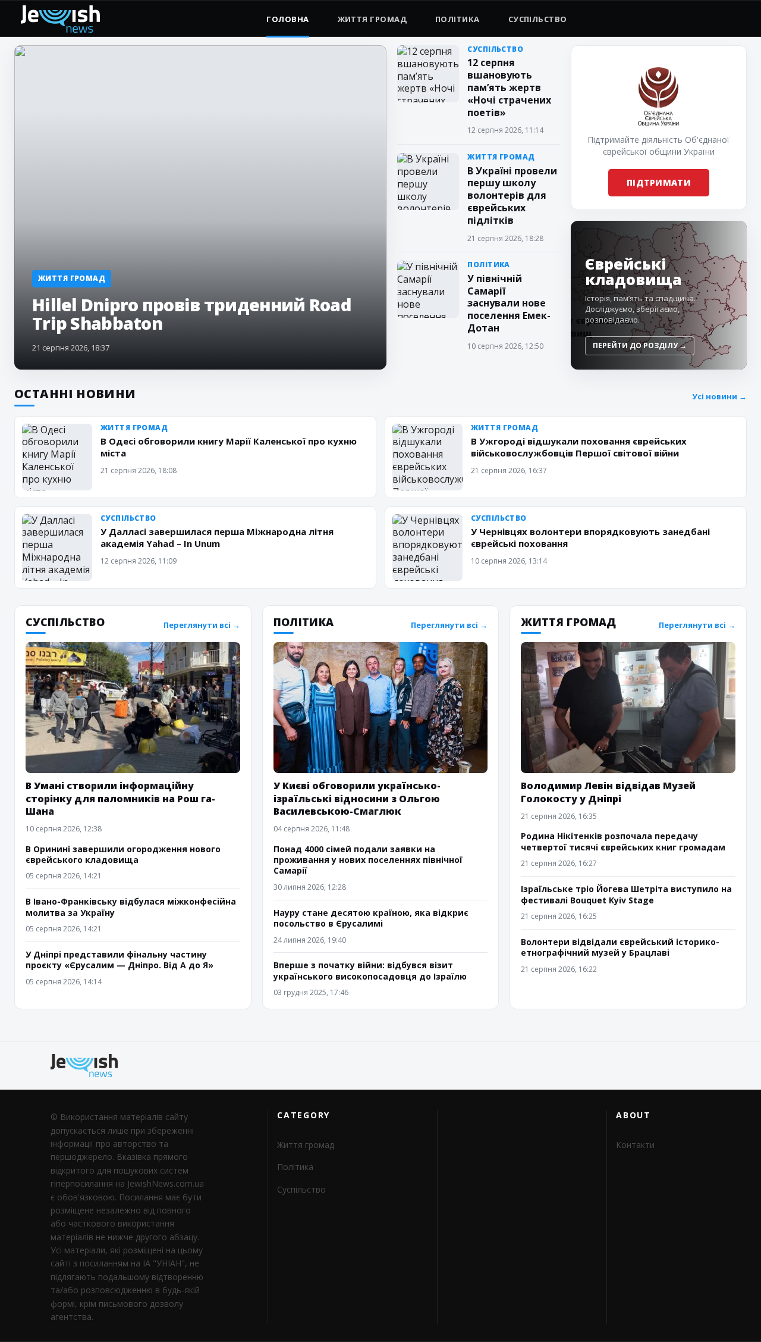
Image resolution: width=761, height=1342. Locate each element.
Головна (287, 19)
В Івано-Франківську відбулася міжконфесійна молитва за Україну (131, 907)
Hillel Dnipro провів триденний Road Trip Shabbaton (191, 313)
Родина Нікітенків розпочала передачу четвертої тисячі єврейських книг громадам (623, 841)
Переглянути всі (201, 625)
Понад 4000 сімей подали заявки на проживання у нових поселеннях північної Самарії (368, 860)
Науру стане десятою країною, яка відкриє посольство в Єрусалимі (370, 918)
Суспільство (537, 19)
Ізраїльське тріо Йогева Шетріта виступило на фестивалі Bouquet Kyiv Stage (626, 894)
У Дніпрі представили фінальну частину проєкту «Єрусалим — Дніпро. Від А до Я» (119, 960)
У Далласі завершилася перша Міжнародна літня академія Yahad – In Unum (217, 537)
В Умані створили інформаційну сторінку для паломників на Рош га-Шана (120, 798)
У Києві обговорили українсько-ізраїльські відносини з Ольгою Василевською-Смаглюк (357, 798)
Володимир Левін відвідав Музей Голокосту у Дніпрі (608, 792)
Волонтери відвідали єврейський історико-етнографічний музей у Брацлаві (620, 947)
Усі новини (719, 397)
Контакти (635, 1144)
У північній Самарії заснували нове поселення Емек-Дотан (509, 303)
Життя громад (372, 19)
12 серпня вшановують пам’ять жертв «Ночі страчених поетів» (509, 87)
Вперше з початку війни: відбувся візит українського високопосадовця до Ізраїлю (370, 970)
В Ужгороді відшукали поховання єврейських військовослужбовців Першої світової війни (579, 447)
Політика (457, 19)
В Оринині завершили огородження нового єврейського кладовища (123, 854)
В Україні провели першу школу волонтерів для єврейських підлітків (512, 195)
